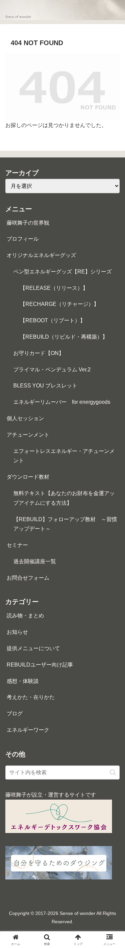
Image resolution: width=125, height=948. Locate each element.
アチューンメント (28, 435)
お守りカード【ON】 (38, 353)
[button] (113, 772)
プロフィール (23, 239)
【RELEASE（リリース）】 (54, 288)
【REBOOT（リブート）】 (52, 320)
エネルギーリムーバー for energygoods (61, 402)
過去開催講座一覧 (34, 561)
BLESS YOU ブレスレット (45, 385)
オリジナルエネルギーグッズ (41, 255)
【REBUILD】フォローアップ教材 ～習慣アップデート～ (65, 524)
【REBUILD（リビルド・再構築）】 (64, 337)
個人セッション (25, 418)
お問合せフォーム (28, 578)
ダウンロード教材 (28, 477)
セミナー (17, 545)
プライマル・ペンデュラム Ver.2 (52, 369)
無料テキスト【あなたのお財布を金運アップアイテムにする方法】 (64, 498)
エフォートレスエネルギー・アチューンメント (64, 456)
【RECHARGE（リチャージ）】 (59, 304)
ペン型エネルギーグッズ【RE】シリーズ (62, 271)
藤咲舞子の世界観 (28, 223)
